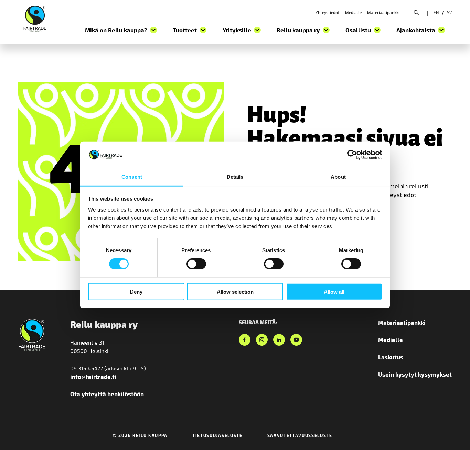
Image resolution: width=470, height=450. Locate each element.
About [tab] (338, 177)
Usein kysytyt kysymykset (415, 374)
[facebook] (245, 340)
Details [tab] (235, 177)
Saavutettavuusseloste (299, 435)
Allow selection (235, 291)
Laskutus (390, 357)
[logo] (35, 17)
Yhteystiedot (328, 12)
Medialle (353, 12)
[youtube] (296, 340)
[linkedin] (279, 340)
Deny (136, 291)
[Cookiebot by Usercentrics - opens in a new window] (352, 155)
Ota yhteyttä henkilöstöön (107, 393)
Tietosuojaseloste (217, 435)
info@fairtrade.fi (93, 376)
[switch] (196, 263)
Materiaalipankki (383, 12)
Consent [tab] (131, 177)
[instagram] (262, 340)
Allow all (334, 291)
